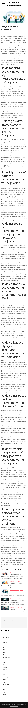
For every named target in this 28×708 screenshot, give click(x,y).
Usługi (4, 689)
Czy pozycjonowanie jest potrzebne (18, 572)
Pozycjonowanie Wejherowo (16, 590)
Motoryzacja (5, 654)
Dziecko (4, 639)
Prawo (4, 664)
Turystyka (5, 682)
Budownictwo (6, 637)
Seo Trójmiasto (20, 624)
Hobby (4, 644)
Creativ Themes (14, 706)
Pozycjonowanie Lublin (15, 598)
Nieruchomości (6, 657)
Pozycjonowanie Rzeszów (16, 581)
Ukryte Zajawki (6, 684)
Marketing (5, 649)
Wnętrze (5, 692)
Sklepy (4, 672)
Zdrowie (4, 694)
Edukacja (5, 642)
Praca (4, 662)
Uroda (4, 687)
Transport (5, 679)
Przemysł (5, 667)
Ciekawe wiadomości (14, 4)
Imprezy (4, 647)
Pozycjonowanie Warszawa (16, 607)
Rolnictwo (5, 669)
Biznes (4, 634)
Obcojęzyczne (6, 659)
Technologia (5, 677)
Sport (4, 674)
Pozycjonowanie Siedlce (9, 620)
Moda (4, 652)
